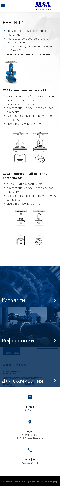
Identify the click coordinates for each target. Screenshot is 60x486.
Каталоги (13, 300)
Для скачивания (22, 380)
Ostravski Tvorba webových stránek (41, 482)
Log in (56, 482)
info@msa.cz (30, 410)
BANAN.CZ (24, 482)
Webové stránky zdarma (10, 482)
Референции (18, 340)
